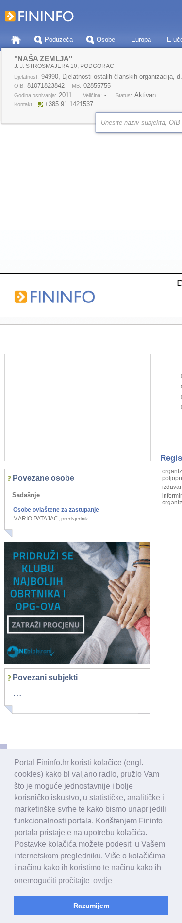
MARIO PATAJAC (35, 518)
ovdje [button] (102, 880)
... (17, 692)
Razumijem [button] (91, 905)
